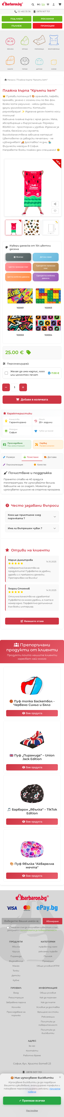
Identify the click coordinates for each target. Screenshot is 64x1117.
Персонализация (14, 465)
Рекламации (48, 1016)
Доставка (52, 457)
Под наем (16, 18)
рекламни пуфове (48, 951)
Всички (19, 257)
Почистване (33, 457)
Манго (15, 966)
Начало (11, 79)
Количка (16, 1007)
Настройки (32, 1110)
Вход (16, 992)
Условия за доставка (48, 1007)
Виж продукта (33, 713)
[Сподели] (55, 204)
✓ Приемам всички (32, 1100)
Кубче (16, 980)
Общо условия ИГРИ (48, 966)
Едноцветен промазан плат (45, 267)
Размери (10, 457)
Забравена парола (16, 1002)
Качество (41, 465)
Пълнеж (16, 25)
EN (43, 4)
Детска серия (46, 257)
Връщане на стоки (48, 1012)
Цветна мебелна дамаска (18, 277)
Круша (16, 951)
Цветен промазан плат (18, 267)
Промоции (47, 25)
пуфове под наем (48, 946)
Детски (16, 975)
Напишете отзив (33, 621)
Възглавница (16, 961)
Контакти (32, 1050)
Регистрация (16, 997)
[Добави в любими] (55, 211)
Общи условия (48, 992)
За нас (32, 1046)
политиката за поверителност (38, 930)
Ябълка (16, 946)
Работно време (32, 1055)
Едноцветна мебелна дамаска (46, 277)
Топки (16, 970)
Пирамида (16, 956)
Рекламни (47, 18)
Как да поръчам (48, 997)
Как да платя (48, 1002)
